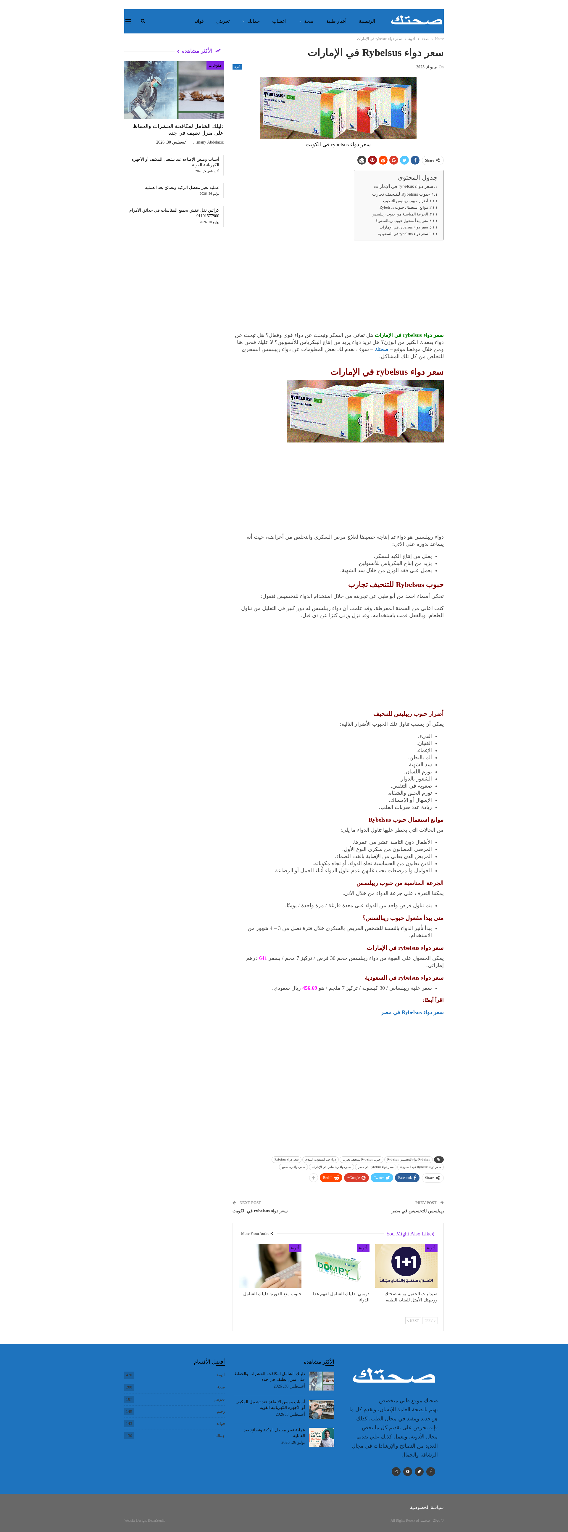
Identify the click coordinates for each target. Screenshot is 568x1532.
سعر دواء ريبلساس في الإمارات (331, 1167)
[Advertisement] (338, 287)
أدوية (237, 66)
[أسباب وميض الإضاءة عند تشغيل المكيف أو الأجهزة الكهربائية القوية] (322, 1409)
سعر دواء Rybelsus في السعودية (420, 1167)
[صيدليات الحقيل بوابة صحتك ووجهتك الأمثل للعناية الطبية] (406, 1266)
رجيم (221, 1411)
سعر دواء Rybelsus (286, 1159)
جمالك (253, 21)
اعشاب (279, 21)
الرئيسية (367, 21)
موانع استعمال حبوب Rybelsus (404, 207)
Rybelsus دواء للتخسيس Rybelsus (408, 1159)
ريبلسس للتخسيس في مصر (418, 1210)
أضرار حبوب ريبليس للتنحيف (405, 201)
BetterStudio (156, 1520)
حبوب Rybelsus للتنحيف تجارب (401, 194)
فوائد (199, 21)
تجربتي (223, 21)
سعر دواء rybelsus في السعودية (403, 233)
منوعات (215, 65)
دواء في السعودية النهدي (320, 1159)
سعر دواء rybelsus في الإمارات (403, 186)
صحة (309, 21)
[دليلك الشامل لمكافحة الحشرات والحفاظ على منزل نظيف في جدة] (174, 90)
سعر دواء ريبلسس (293, 1167)
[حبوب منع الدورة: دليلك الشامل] (270, 1266)
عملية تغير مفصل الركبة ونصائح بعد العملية (182, 187)
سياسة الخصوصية (427, 1507)
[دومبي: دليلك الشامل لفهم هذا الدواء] (338, 1266)
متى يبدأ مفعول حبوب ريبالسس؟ (401, 220)
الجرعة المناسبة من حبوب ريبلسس (400, 214)
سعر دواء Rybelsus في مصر (412, 1012)
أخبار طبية (336, 21)
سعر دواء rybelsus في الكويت (260, 1210)
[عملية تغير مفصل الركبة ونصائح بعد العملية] (322, 1437)
